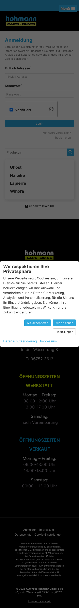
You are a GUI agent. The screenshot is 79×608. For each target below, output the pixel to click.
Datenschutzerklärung (20, 341)
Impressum (48, 341)
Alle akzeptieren (37, 323)
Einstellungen (64, 331)
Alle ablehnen (64, 323)
